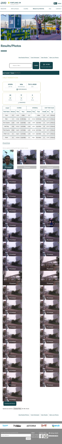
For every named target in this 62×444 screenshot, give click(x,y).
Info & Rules (15, 9)
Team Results (44, 58)
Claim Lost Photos (54, 58)
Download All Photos (10, 404)
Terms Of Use (34, 437)
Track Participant (35, 58)
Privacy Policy (34, 435)
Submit (28, 438)
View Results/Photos (23, 58)
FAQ (50, 9)
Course (26, 9)
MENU (59, 4)
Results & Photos (38, 9)
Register (3, 9)
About (33, 433)
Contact (58, 9)
